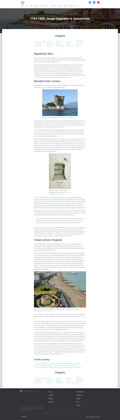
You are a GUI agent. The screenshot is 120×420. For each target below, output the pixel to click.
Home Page (23, 416)
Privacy (79, 405)
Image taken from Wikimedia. (68, 117)
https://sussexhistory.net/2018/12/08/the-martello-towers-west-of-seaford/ (57, 365)
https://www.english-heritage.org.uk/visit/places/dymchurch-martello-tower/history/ (59, 367)
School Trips (53, 5)
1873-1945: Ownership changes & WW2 (59, 44)
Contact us (71, 5)
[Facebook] (94, 2)
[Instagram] (98, 2)
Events (50, 398)
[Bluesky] (90, 2)
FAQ (77, 5)
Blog (27, 5)
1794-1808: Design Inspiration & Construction (40, 44)
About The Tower (34, 5)
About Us (51, 395)
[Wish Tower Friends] (22, 2)
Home (22, 5)
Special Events (44, 5)
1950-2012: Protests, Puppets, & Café (70, 44)
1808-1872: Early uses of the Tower (50, 44)
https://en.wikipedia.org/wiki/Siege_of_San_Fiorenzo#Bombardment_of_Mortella (58, 363)
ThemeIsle (97, 416)
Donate (65, 5)
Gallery (59, 5)
